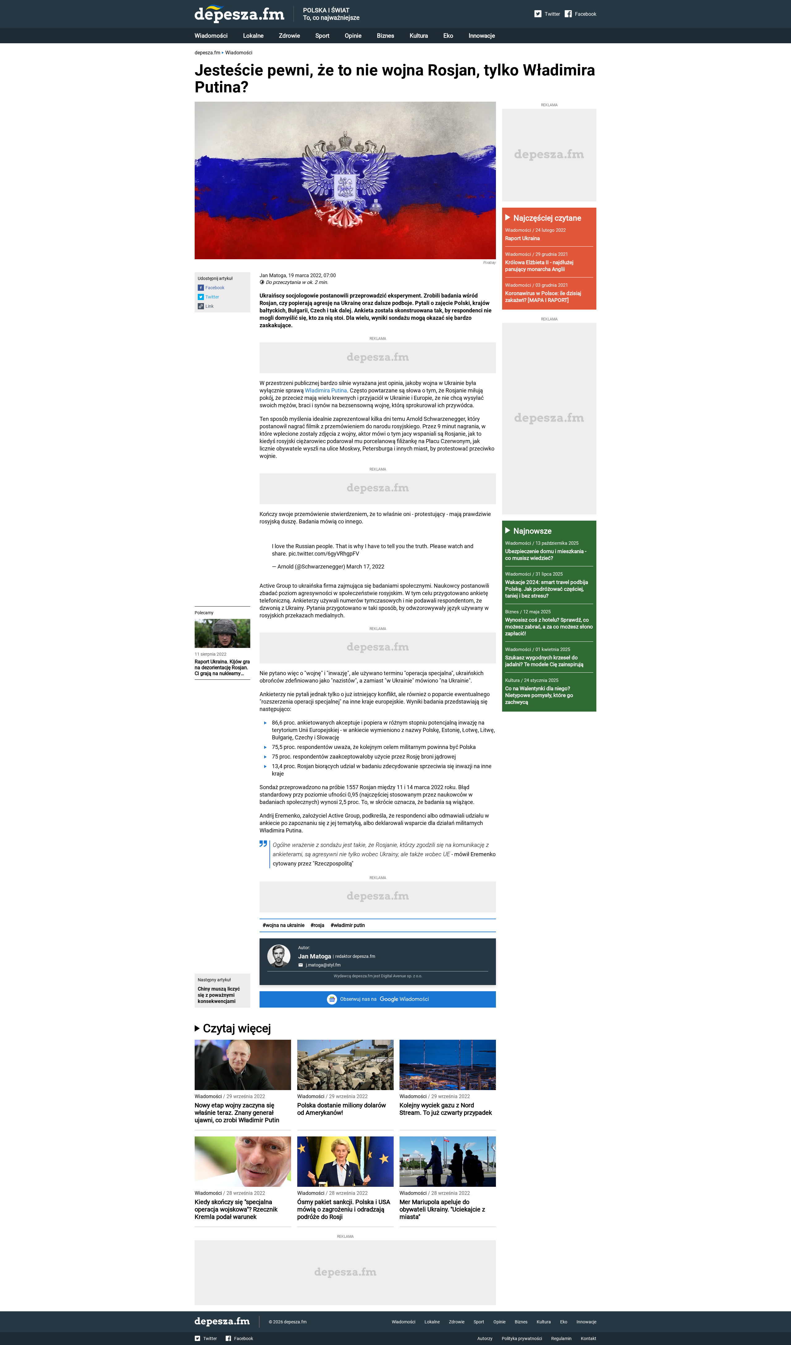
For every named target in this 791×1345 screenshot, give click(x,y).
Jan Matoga (314, 956)
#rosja (317, 925)
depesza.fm (207, 53)
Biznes (385, 35)
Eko (448, 35)
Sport (322, 35)
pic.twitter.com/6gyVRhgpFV (324, 553)
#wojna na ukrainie (283, 925)
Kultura (419, 35)
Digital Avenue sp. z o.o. (401, 976)
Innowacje (482, 35)
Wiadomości (211, 35)
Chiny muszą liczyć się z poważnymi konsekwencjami (219, 995)
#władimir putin (348, 925)
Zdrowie (289, 35)
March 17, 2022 (365, 566)
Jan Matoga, (273, 275)
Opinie (353, 35)
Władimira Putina (326, 390)
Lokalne (253, 35)
